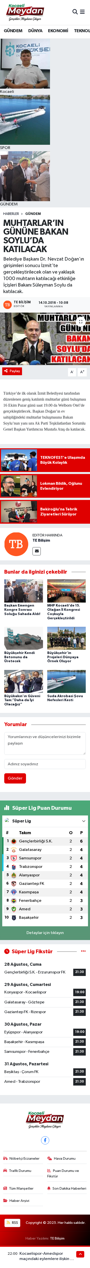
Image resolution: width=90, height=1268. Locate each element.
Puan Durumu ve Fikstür (63, 1173)
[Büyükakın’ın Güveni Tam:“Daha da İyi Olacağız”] (23, 681)
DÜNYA (35, 31)
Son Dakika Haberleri (69, 1188)
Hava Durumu (65, 1158)
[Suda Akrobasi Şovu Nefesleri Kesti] (66, 681)
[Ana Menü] (82, 12)
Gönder (15, 778)
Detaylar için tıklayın (45, 933)
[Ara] (75, 12)
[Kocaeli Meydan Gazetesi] (25, 12)
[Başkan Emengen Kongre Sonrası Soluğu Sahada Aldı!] (23, 591)
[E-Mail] (36, 551)
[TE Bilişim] (16, 544)
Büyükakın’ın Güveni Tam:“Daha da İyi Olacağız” (22, 700)
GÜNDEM (13, 31)
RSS (14, 1223)
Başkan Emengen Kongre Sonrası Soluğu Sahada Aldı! (22, 610)
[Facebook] (45, 1140)
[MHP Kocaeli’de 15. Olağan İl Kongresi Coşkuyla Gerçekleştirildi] (66, 591)
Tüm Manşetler (21, 1188)
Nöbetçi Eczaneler (25, 1158)
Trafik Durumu (20, 1171)
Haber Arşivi (19, 1201)
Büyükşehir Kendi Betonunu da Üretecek (19, 657)
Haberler (11, 214)
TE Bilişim (41, 540)
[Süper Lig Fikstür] (83, 952)
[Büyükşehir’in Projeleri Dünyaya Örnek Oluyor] (66, 638)
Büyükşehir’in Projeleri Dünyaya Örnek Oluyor (62, 657)
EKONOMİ (58, 31)
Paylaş (15, 371)
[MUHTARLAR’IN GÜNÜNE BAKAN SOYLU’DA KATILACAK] (45, 339)
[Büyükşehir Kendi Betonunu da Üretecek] (23, 638)
